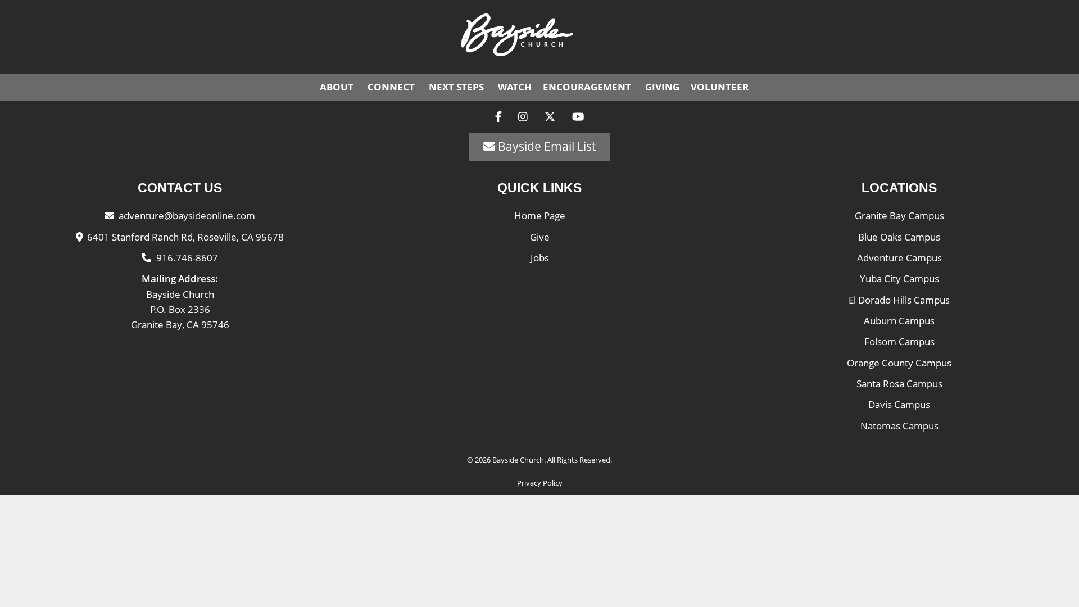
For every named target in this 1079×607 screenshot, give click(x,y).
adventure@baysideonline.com (187, 215)
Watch (515, 86)
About (336, 86)
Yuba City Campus (899, 278)
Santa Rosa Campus (899, 383)
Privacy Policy (540, 483)
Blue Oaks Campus (899, 236)
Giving (662, 86)
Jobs (540, 257)
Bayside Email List (545, 146)
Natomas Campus (899, 425)
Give (540, 236)
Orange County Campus (899, 362)
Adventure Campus (899, 257)
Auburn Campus (899, 320)
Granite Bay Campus (899, 215)
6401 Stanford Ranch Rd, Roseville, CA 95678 (185, 236)
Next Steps (456, 86)
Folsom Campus (899, 341)
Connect (391, 86)
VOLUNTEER (720, 86)
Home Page (539, 215)
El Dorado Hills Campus (899, 299)
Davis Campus (899, 404)
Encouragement (587, 86)
